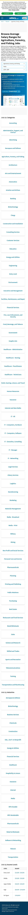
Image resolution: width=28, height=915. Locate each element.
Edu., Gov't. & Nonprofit (13, 740)
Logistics (13, 483)
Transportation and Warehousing (13, 685)
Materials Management (13, 509)
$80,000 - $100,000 (20, 890)
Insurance (13, 400)
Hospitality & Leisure (13, 773)
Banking (13, 198)
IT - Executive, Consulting (13, 442)
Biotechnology (13, 207)
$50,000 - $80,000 (19, 884)
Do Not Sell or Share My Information (9, 910)
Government (13, 333)
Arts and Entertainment (13, 173)
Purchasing (13, 601)
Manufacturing (13, 492)
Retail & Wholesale (13, 832)
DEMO (24, 18)
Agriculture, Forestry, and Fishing (13, 157)
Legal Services (13, 467)
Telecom (13, 849)
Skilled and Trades (13, 651)
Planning (13, 576)
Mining (13, 542)
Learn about (6, 91)
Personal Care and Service (13, 559)
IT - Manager (13, 450)
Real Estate (13, 609)
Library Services (13, 475)
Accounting (13, 123)
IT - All (13, 416)
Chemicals (13, 723)
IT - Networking (13, 458)
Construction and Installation (13, 224)
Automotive (13, 182)
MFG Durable (13, 807)
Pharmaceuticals (13, 567)
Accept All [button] (6, 13)
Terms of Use (5, 908)
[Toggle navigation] (2, 18)
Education (13, 249)
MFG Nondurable (13, 815)
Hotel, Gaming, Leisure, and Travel (13, 383)
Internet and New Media (13, 408)
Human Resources (13, 391)
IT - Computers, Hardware (13, 425)
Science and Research (13, 643)
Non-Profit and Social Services (13, 551)
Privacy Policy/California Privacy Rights (10, 907)
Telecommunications (13, 668)
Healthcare (13, 765)
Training (13, 676)
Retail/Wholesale (13, 626)
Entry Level (13, 274)
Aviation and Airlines (13, 190)
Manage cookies (15, 10)
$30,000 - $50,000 (19, 878)
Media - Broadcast (13, 517)
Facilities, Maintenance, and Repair (13, 299)
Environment (13, 282)
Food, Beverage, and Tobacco (13, 324)
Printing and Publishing (13, 584)
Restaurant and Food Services (13, 618)
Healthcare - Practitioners (13, 366)
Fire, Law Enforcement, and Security (13, 316)
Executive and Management (13, 291)
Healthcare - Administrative (13, 349)
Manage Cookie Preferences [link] (8, 911)
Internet (13, 790)
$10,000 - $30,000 (19, 872)
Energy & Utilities (13, 748)
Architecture (13, 165)
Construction (13, 731)
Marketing (13, 500)
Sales (13, 634)
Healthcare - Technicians (13, 375)
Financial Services (13, 307)
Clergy (13, 215)
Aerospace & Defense (13, 698)
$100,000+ (17, 895)
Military (13, 534)
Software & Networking (13, 840)
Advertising (13, 140)
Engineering (13, 266)
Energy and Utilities (13, 257)
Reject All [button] (19, 13)
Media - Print (13, 525)
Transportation (13, 857)
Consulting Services (13, 232)
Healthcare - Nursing (13, 358)
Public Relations (12, 592)
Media (13, 798)
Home (2, 21)
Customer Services (13, 240)
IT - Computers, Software (13, 433)
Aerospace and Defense (13, 148)
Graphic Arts (13, 341)
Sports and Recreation (13, 659)
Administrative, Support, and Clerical (13, 131)
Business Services (13, 715)
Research (7, 21)
